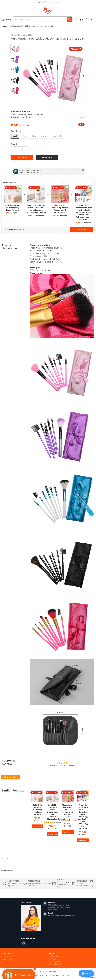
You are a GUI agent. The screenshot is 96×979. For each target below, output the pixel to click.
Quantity (14, 144)
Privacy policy (54, 975)
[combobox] (42, 19)
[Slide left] (22, 76)
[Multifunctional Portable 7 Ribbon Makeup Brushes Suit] (15, 48)
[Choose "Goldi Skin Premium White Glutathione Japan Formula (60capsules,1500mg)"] (43, 187)
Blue (25, 136)
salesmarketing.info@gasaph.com (61, 916)
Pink (34, 136)
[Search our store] (69, 19)
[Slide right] (83, 76)
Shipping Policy (55, 961)
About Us (5, 957)
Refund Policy (54, 959)
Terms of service (65, 975)
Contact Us (5, 961)
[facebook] (23, 943)
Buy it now (47, 157)
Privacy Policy (54, 957)
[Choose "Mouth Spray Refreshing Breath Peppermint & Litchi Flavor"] (67, 187)
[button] (6, 19)
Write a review (10, 777)
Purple (44, 136)
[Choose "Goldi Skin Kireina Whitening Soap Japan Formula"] (19, 187)
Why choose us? (7, 959)
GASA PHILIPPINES (50, 971)
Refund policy (44, 975)
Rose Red (57, 136)
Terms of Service (55, 964)
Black (15, 136)
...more (82, 117)
